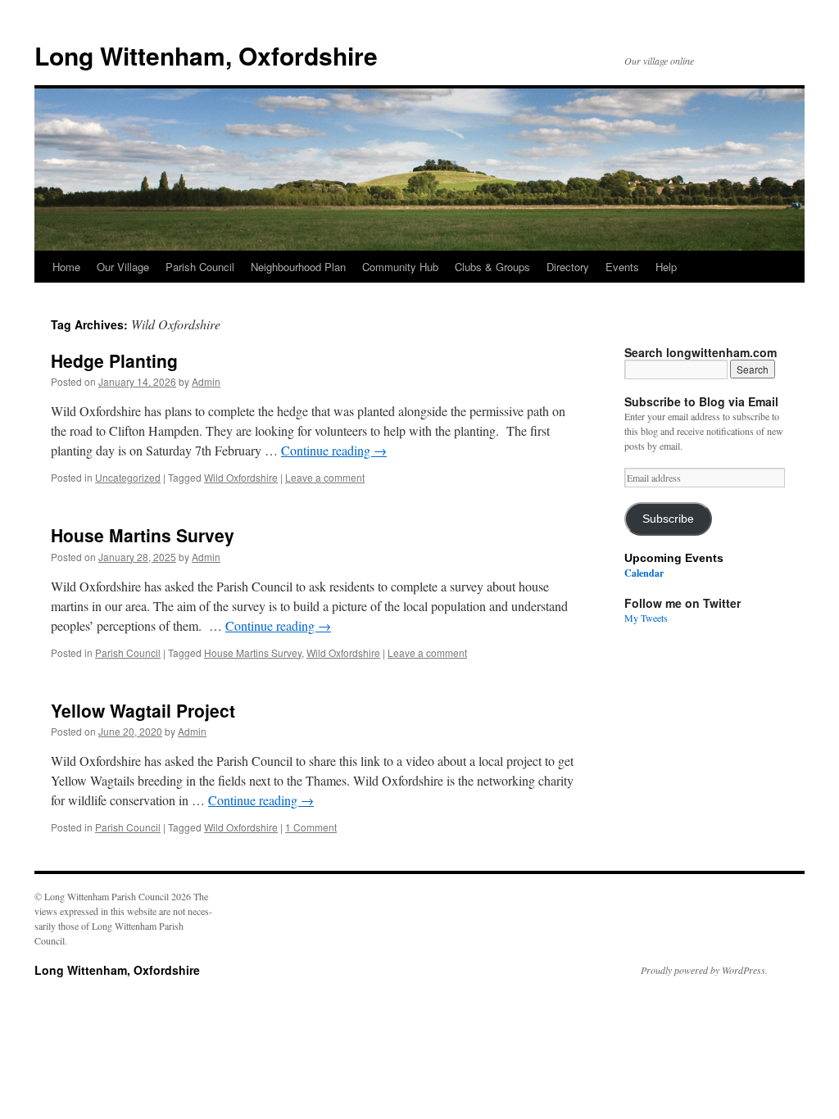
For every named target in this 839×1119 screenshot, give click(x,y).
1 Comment (311, 827)
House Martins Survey (142, 535)
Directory (567, 266)
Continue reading (334, 450)
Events (622, 266)
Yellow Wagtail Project (143, 710)
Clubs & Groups (492, 266)
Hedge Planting (114, 360)
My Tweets (646, 617)
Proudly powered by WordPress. (704, 969)
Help (666, 266)
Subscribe (668, 519)
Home (66, 266)
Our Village (123, 266)
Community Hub (400, 266)
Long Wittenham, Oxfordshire (206, 55)
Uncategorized (128, 477)
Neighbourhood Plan (298, 266)
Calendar (644, 573)
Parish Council (200, 266)
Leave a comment (325, 477)
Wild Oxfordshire (241, 477)
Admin (206, 381)
